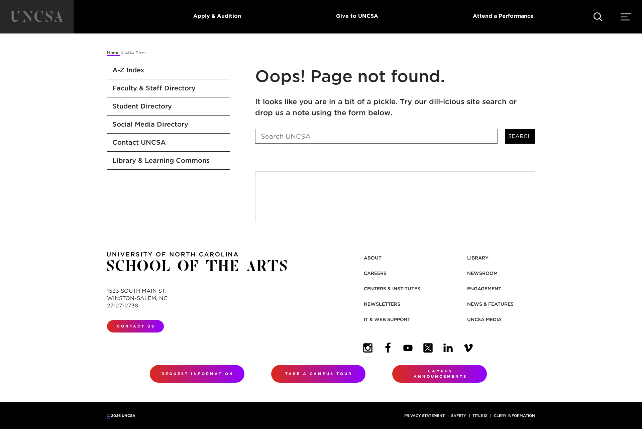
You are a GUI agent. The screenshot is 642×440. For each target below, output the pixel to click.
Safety (458, 415)
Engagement (484, 288)
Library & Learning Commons (161, 160)
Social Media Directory (150, 124)
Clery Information (514, 415)
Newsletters (382, 304)
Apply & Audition (217, 16)
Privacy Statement (424, 415)
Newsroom (482, 273)
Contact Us (136, 326)
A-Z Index (128, 70)
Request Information (198, 373)
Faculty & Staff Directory (154, 88)
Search (520, 136)
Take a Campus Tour (318, 373)
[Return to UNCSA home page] (37, 16)
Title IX (480, 415)
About (373, 258)
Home (113, 52)
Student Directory (142, 106)
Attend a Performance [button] (503, 16)
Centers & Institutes (392, 288)
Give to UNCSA (357, 16)
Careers (375, 273)
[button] (598, 16)
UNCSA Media (484, 319)
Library (478, 258)
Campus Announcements (440, 374)
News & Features (490, 304)
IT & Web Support (387, 319)
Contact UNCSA (139, 142)
